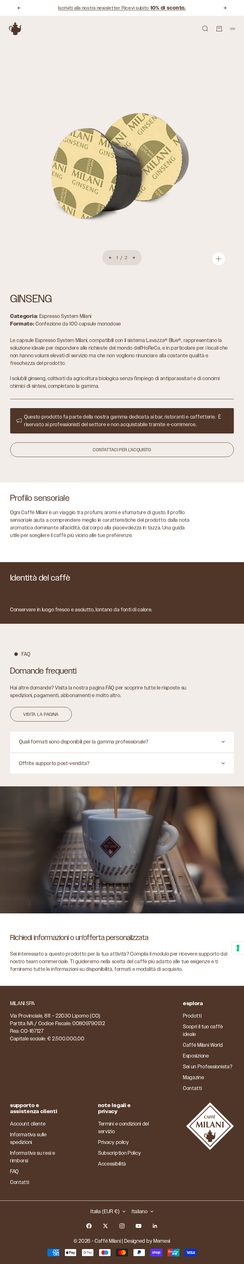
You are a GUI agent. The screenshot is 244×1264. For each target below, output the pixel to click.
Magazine (193, 1077)
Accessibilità (112, 1164)
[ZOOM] (218, 258)
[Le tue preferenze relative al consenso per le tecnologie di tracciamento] (238, 948)
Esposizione (196, 1056)
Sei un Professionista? (207, 1067)
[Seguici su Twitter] (105, 1226)
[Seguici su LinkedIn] (155, 1226)
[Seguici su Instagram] (122, 1226)
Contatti (192, 1088)
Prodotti (192, 1016)
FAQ (14, 1171)
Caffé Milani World (203, 1045)
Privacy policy (113, 1142)
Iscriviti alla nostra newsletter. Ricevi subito (122, 7)
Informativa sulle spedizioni (28, 1138)
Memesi (161, 1241)
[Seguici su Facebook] (89, 1226)
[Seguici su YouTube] (138, 1226)
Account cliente (28, 1124)
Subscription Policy (119, 1153)
